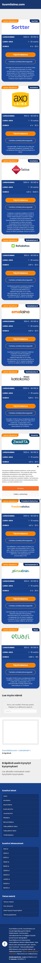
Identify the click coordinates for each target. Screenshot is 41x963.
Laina (5, 796)
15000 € (6, 866)
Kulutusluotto (8, 809)
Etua (36, 630)
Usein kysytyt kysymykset (12, 910)
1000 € (5, 849)
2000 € (6, 853)
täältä (20, 482)
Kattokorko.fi (32, 372)
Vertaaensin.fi (31, 564)
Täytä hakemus (20, 54)
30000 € (6, 875)
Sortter (34, 21)
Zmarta (34, 435)
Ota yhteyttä (8, 906)
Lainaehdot (24, 750)
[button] (38, 466)
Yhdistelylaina (8, 835)
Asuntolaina (7, 805)
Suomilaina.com (9, 750)
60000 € (6, 888)
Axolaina (34, 87)
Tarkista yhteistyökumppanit (20, 61)
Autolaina (6, 800)
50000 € (6, 884)
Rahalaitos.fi (32, 240)
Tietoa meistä (8, 902)
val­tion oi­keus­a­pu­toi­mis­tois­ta (24, 952)
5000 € (6, 858)
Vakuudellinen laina (10, 826)
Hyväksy (20, 488)
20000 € (6, 871)
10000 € (6, 862)
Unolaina (34, 161)
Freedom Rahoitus (29, 501)
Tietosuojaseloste (9, 915)
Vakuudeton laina (9, 831)
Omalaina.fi (32, 306)
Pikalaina (6, 818)
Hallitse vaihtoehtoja (20, 494)
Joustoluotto (8, 813)
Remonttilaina (8, 822)
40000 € (6, 879)
